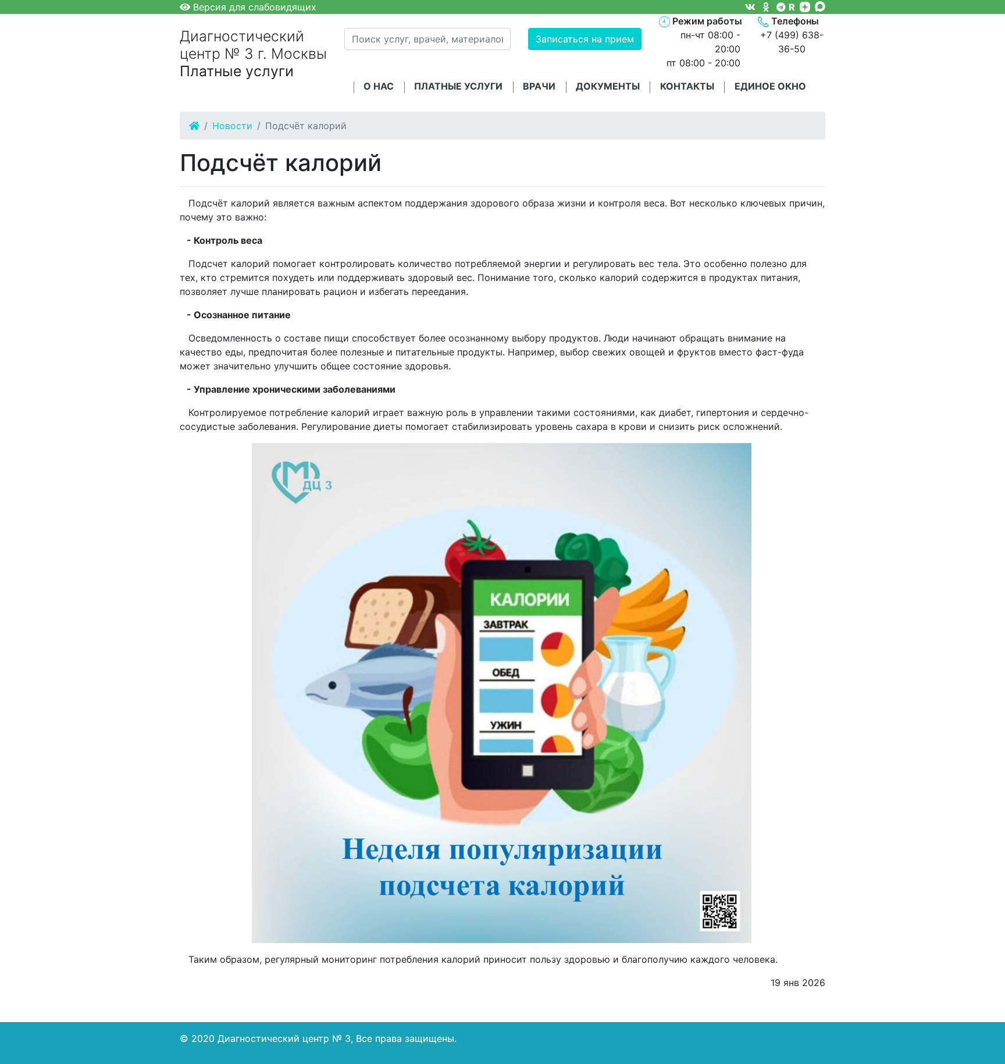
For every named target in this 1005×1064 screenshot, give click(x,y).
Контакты (687, 86)
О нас (378, 86)
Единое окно (770, 86)
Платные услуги (458, 86)
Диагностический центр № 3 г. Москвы (253, 54)
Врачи (539, 86)
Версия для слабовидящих (253, 7)
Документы (608, 86)
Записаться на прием (585, 39)
